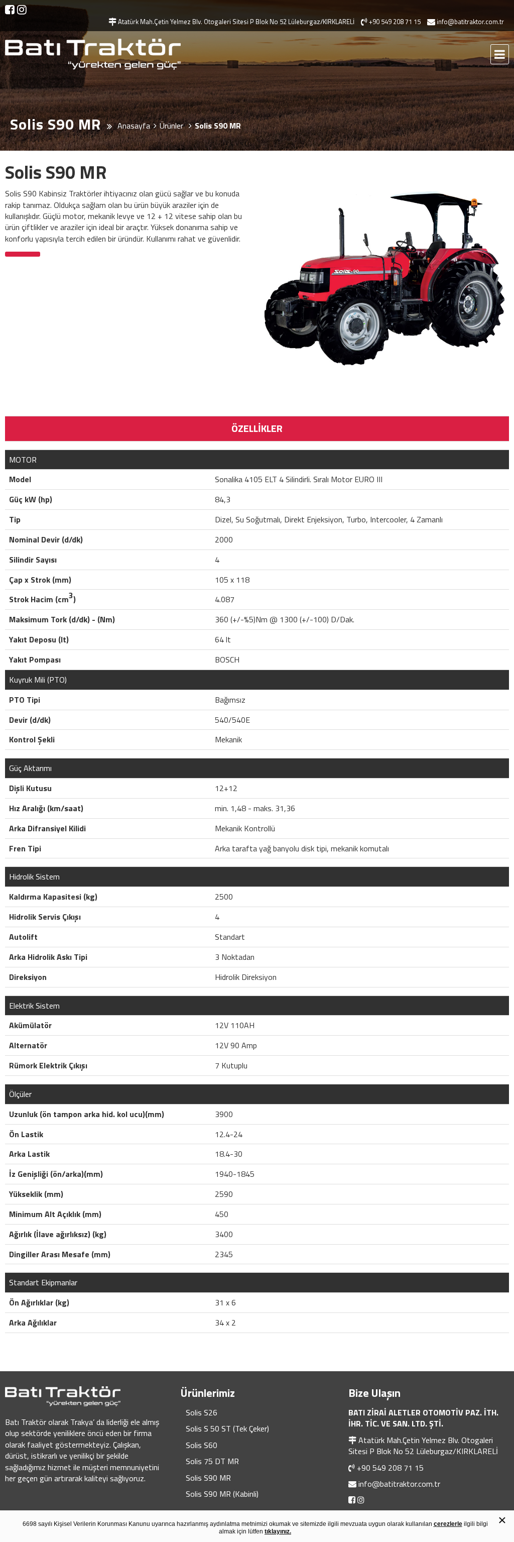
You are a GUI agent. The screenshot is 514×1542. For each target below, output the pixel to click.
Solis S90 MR (208, 1478)
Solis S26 (201, 1412)
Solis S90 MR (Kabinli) (222, 1494)
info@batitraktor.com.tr (399, 1484)
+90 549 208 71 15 (390, 1468)
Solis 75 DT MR (212, 1461)
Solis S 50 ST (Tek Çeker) (227, 1428)
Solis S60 (201, 1445)
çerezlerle (448, 1523)
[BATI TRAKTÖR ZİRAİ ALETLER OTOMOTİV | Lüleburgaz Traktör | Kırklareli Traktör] (93, 54)
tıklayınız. (278, 1531)
